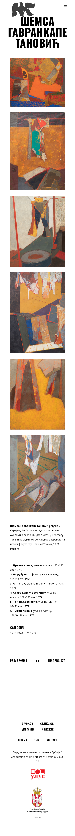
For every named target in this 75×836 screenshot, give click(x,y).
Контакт (52, 740)
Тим (36, 740)
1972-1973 (16, 633)
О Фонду (27, 723)
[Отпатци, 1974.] (37, 231)
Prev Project (18, 660)
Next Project (56, 660)
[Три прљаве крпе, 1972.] (37, 394)
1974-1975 (29, 633)
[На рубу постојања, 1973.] (37, 151)
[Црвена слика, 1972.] (37, 82)
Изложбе (48, 729)
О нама (22, 740)
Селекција (47, 723)
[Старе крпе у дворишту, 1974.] (37, 312)
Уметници (28, 729)
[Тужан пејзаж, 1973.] (37, 473)
